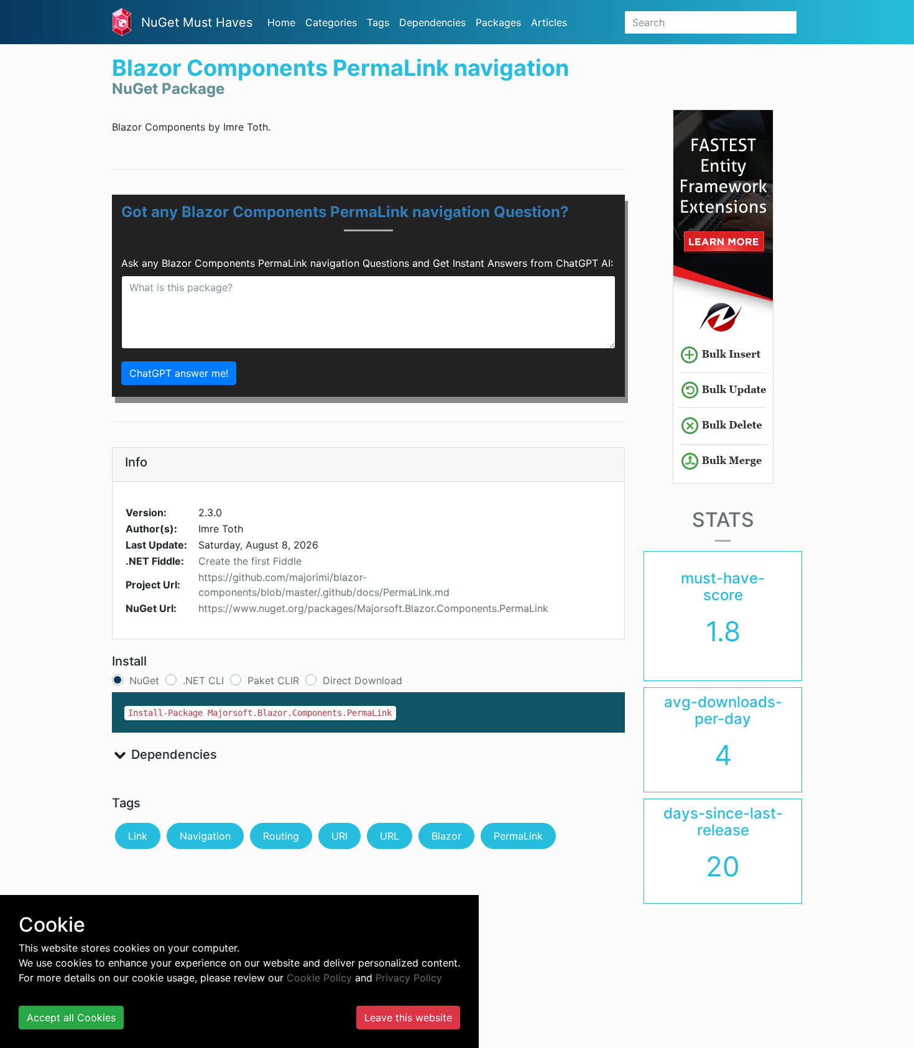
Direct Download (362, 680)
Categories (331, 22)
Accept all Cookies (71, 1017)
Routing (281, 836)
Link (137, 836)
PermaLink (518, 836)
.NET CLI (203, 680)
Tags (378, 22)
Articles (549, 22)
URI (339, 836)
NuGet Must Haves (196, 22)
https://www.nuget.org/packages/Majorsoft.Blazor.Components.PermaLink (373, 608)
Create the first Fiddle (250, 561)
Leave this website (408, 1017)
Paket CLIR (273, 680)
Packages (498, 22)
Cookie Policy (319, 977)
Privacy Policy (409, 977)
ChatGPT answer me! (178, 373)
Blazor (446, 836)
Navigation (205, 836)
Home (281, 22)
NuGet (144, 680)
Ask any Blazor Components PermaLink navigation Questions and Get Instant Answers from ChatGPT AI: (367, 263)
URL (389, 836)
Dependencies (432, 22)
